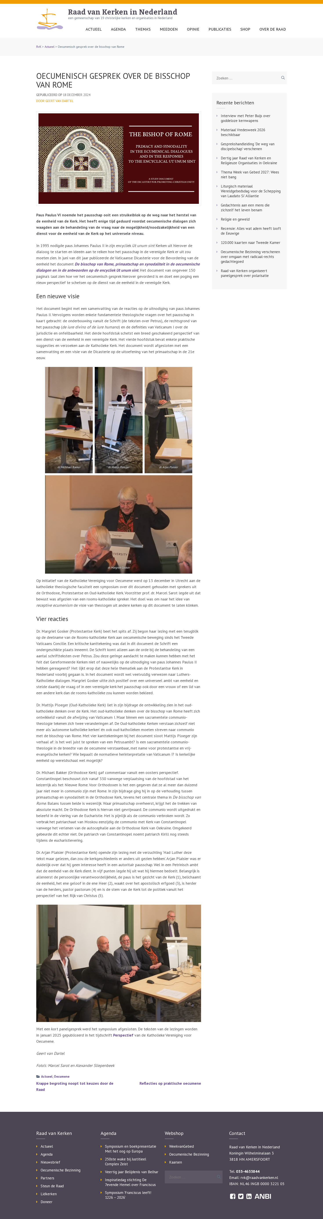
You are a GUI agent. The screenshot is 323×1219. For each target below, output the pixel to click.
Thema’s (143, 29)
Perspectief (123, 1035)
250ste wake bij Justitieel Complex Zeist (125, 1161)
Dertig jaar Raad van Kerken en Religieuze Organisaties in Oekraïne (249, 160)
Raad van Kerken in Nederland (123, 12)
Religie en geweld (235, 219)
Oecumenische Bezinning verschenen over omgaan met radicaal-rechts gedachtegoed (250, 256)
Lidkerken (49, 1193)
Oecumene (61, 1076)
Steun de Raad (52, 1186)
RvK (38, 47)
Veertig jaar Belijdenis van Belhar (131, 1171)
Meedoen (169, 29)
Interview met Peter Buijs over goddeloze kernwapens (245, 118)
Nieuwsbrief (50, 1162)
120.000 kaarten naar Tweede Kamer (250, 242)
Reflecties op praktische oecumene (170, 1083)
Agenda (118, 29)
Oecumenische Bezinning (60, 1170)
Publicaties (220, 29)
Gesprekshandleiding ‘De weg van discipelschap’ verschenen (247, 146)
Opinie (193, 29)
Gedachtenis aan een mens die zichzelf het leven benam (245, 207)
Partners (47, 1178)
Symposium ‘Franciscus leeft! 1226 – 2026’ (128, 1195)
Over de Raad (272, 29)
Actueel (94, 29)
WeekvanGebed (181, 1146)
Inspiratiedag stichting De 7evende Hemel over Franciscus (130, 1182)
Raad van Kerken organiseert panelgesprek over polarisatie (245, 273)
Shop (245, 29)
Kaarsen (175, 1162)
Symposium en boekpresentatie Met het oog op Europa (130, 1149)
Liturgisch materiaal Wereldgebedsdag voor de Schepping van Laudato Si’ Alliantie (251, 191)
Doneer (46, 1201)
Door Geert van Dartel (54, 101)
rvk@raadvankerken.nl (259, 1177)
